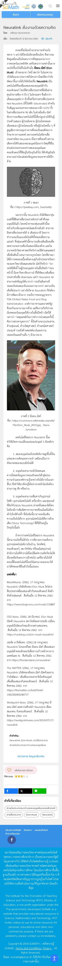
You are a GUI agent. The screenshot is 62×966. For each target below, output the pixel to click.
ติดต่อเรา (28, 830)
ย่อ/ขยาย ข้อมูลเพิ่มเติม (31, 756)
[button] (58, 6)
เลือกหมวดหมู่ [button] (45, 14)
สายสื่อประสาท (14, 815)
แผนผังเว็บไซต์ (41, 830)
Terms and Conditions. (29, 948)
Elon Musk (31, 815)
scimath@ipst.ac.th (21, 957)
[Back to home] (11, 5)
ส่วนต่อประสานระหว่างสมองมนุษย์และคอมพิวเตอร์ (31, 808)
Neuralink (47, 815)
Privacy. (47, 948)
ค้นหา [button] (16, 14)
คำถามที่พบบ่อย (12, 833)
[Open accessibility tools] (54, 958)
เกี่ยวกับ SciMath (13, 830)
